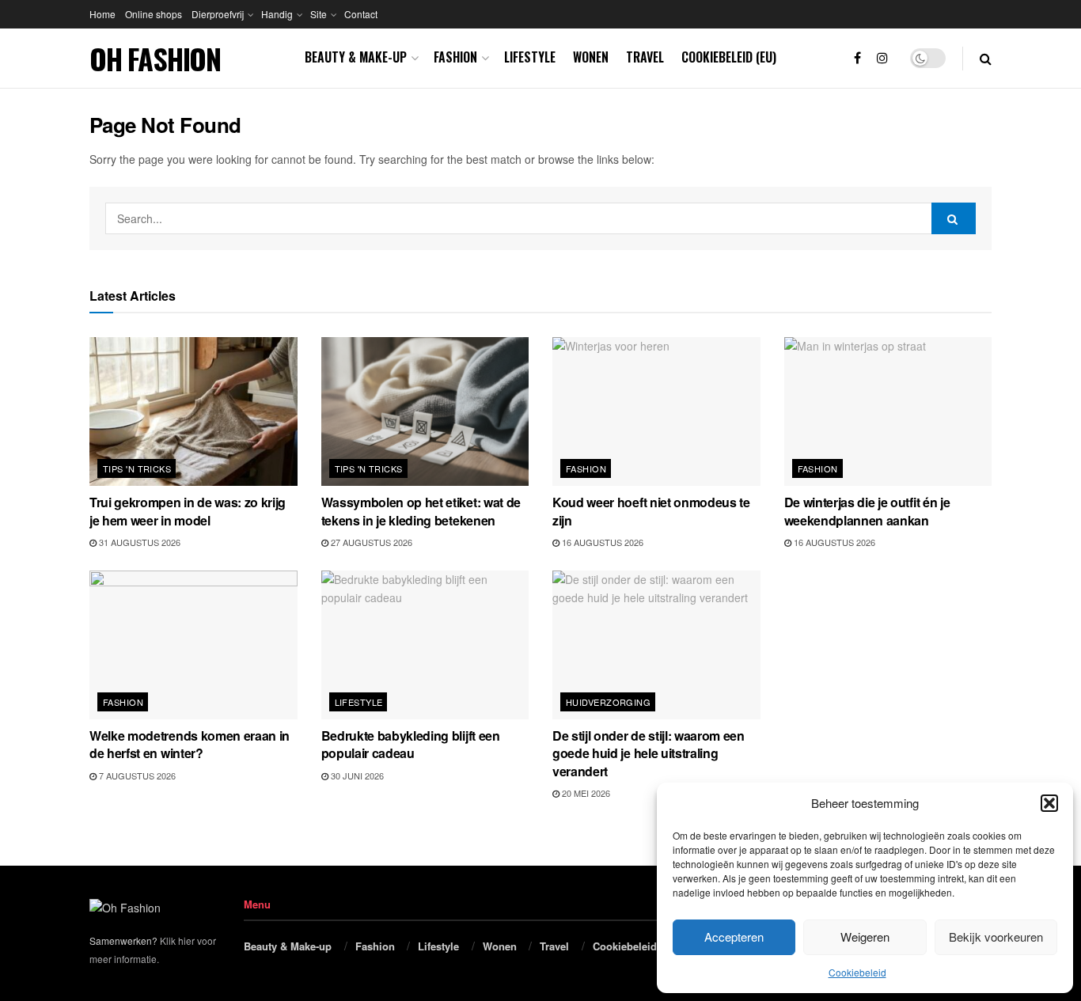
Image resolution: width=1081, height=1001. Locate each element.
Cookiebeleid (857, 972)
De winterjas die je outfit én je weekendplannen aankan (867, 511)
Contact (360, 14)
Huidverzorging (608, 702)
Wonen (591, 56)
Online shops (153, 14)
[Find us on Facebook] (857, 58)
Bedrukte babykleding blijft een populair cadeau (410, 744)
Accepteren (734, 936)
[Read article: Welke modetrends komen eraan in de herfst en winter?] (193, 645)
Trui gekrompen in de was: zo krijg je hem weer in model (187, 511)
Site (318, 14)
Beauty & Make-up (356, 56)
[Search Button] (986, 58)
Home (102, 14)
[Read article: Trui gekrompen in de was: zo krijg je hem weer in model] (193, 411)
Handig (277, 14)
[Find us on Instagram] (882, 58)
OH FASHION (155, 58)
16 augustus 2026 (601, 542)
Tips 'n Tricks (137, 468)
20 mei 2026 (584, 793)
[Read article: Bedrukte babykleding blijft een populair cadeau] (425, 645)
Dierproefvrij (218, 14)
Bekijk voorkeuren (996, 936)
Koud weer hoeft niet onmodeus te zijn (651, 511)
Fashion (455, 56)
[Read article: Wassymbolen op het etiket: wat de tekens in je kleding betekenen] (425, 411)
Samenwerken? (123, 940)
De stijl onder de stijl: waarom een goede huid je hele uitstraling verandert (648, 753)
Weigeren (864, 936)
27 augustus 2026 (370, 542)
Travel (645, 56)
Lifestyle (530, 56)
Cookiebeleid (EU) (728, 56)
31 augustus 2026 (138, 542)
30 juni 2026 (356, 775)
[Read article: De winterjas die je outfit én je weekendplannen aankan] (888, 411)
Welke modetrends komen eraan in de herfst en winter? (189, 744)
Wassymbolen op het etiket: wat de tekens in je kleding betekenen (421, 511)
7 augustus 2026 (136, 775)
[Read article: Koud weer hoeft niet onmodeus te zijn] (656, 411)
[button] (1049, 803)
